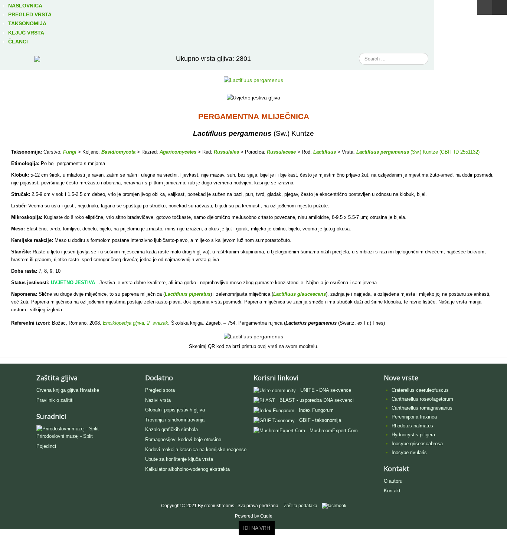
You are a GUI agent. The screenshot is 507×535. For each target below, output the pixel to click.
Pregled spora (160, 390)
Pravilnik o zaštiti (54, 400)
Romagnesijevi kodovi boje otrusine (183, 439)
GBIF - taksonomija (320, 420)
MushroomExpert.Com (334, 430)
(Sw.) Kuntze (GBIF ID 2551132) (444, 152)
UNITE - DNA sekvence (325, 390)
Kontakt (392, 490)
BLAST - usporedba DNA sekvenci (316, 400)
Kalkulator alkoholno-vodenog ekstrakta (187, 469)
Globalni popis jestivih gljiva (175, 410)
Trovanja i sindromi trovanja (175, 420)
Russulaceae (281, 152)
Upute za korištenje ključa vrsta (179, 459)
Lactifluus (324, 152)
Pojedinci (46, 446)
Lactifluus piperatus (187, 294)
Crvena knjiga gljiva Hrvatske (67, 390)
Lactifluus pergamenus (382, 152)
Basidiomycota (118, 152)
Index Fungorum (316, 410)
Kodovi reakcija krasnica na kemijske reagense (195, 449)
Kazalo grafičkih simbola (171, 429)
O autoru (393, 481)
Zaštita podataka (300, 505)
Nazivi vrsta (158, 400)
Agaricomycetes (178, 152)
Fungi (69, 152)
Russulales (226, 152)
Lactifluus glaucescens (299, 294)
